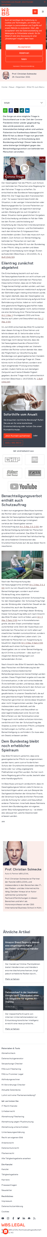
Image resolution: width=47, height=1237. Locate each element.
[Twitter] (18, 1218)
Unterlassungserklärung (13, 1132)
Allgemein (20, 87)
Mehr (24, 59)
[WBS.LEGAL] (6, 12)
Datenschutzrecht (10, 1148)
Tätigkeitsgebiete (10, 1174)
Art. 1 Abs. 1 (7, 315)
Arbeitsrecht (8, 1142)
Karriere (6, 1179)
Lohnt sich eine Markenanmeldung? (19, 1095)
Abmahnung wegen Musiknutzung (17, 1121)
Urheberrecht (8, 1111)
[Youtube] (23, 486)
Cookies (5, 1211)
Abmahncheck (8, 1053)
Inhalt (7, 102)
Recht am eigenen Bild (12, 1137)
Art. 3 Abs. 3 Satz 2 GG (32, 643)
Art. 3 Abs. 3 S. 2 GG (29, 526)
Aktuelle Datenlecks (11, 1090)
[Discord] (29, 1218)
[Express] (34, 459)
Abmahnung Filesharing (13, 1116)
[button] (5, 110)
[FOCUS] (34, 473)
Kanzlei (5, 1169)
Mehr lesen (29, 38)
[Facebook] (13, 1218)
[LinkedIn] (24, 1218)
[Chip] (12, 459)
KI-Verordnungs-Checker (13, 1084)
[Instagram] (8, 1218)
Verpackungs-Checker (12, 1063)
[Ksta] (12, 473)
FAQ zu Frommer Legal (12, 1074)
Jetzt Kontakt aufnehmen (17, 435)
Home (4, 87)
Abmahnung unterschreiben (15, 1127)
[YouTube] (3, 1218)
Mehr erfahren (12, 979)
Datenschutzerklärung (12, 1206)
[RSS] (34, 1218)
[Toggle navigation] (42, 11)
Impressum (7, 1201)
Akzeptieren (24, 47)
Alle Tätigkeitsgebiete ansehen (16, 1158)
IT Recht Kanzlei (9, 1106)
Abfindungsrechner (11, 1079)
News (11, 87)
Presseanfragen (9, 1185)
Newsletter (7, 1190)
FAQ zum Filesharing (11, 1069)
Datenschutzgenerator (12, 1058)
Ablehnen (24, 53)
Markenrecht (8, 1153)
